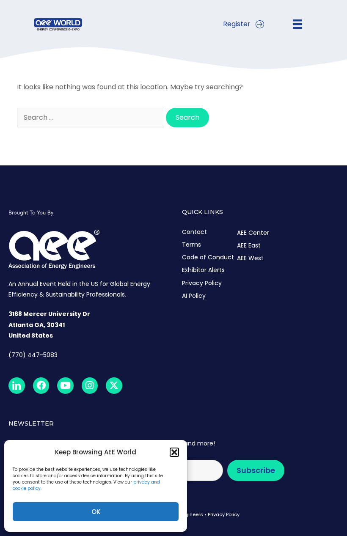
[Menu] (297, 24)
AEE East (249, 245)
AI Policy (194, 295)
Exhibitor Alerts (203, 270)
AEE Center (253, 232)
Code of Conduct (208, 257)
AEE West (250, 258)
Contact (194, 232)
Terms (191, 244)
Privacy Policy (202, 283)
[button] (174, 452)
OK (95, 511)
